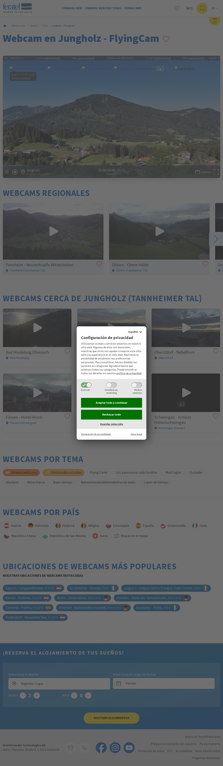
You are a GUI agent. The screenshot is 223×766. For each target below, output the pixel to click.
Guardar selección (111, 424)
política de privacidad (128, 373)
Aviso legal (136, 434)
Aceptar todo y (111, 403)
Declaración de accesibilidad (96, 434)
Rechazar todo (111, 415)
